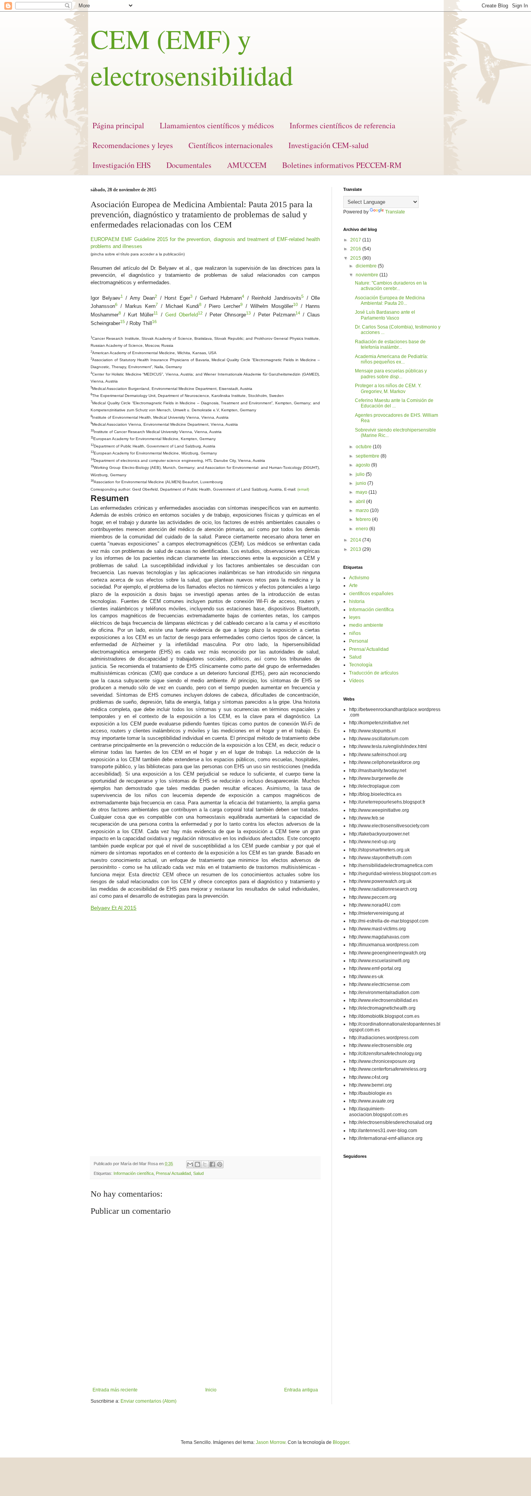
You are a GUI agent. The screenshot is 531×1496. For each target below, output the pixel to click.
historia (357, 601)
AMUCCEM (247, 165)
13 (248, 313)
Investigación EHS (122, 165)
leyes (354, 617)
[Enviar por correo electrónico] (190, 1164)
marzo (363, 510)
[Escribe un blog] (197, 1164)
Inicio (211, 1390)
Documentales (188, 165)
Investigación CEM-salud (328, 145)
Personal (358, 641)
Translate (395, 212)
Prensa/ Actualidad (173, 1173)
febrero (364, 519)
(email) (303, 489)
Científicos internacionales (231, 145)
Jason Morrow (270, 1442)
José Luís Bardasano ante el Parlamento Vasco (385, 314)
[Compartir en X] (205, 1164)
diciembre (367, 266)
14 (297, 313)
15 (122, 321)
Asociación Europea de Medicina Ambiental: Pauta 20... (390, 300)
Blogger (341, 1442)
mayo (362, 492)
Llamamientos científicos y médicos (217, 125)
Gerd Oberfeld (181, 315)
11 (156, 313)
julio (361, 474)
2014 (356, 540)
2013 (356, 549)
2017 (356, 240)
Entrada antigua (301, 1390)
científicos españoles (371, 593)
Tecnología (360, 665)
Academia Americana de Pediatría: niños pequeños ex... (391, 359)
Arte (353, 585)
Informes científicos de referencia (342, 125)
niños (355, 633)
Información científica (134, 1173)
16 (154, 321)
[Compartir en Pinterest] (220, 1164)
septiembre (368, 456)
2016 (356, 249)
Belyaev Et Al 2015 (113, 908)
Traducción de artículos (373, 673)
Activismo (359, 577)
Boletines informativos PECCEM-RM (342, 165)
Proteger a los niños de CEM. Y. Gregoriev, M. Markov (388, 388)
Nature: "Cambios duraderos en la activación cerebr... (391, 285)
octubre (364, 446)
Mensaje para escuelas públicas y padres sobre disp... (391, 373)
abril (361, 501)
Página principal (118, 125)
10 (295, 304)
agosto (363, 465)
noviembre (367, 275)
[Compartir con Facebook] (212, 1164)
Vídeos (356, 680)
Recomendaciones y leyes (133, 145)
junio (361, 483)
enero (362, 528)
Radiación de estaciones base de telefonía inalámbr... (390, 344)
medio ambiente (366, 625)
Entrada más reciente (115, 1390)
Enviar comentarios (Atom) (148, 1401)
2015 (356, 258)
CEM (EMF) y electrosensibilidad (192, 56)
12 (200, 313)
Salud (198, 1173)
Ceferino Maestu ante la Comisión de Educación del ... (394, 403)
